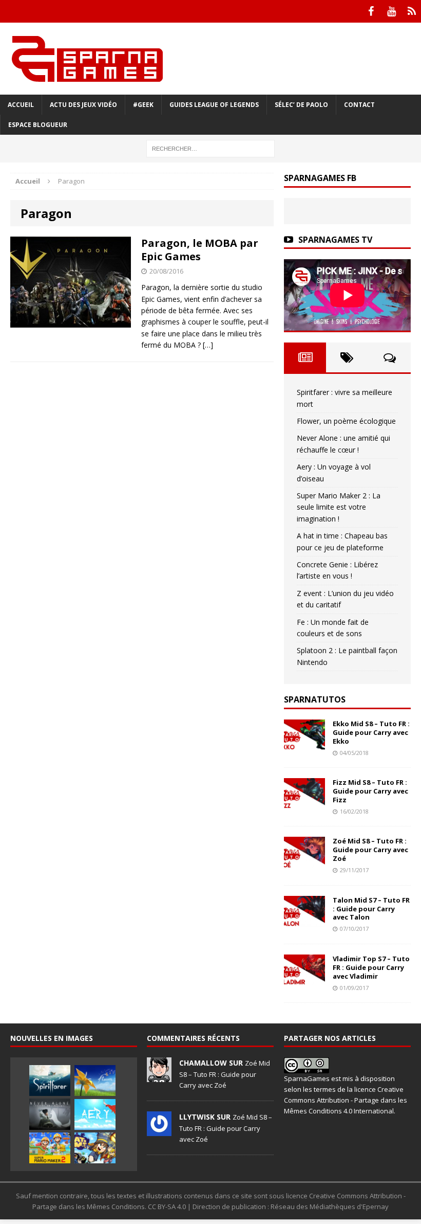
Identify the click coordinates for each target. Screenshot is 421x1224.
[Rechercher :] (210, 148)
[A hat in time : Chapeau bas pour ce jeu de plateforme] (95, 1147)
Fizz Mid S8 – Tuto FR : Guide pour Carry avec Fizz (370, 791)
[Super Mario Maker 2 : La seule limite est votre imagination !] (49, 1147)
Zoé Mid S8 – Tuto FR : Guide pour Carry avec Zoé (370, 849)
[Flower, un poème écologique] (95, 1080)
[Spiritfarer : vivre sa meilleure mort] (49, 1080)
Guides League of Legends (214, 104)
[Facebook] (370, 11)
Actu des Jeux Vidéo (83, 104)
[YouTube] (391, 11)
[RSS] (412, 11)
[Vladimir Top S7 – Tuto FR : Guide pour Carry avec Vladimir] (304, 979)
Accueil (21, 104)
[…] (208, 345)
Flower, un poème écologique (346, 421)
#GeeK (143, 104)
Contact (359, 104)
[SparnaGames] (210, 59)
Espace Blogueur (37, 124)
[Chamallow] (159, 1077)
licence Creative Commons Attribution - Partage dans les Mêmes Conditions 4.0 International (345, 1100)
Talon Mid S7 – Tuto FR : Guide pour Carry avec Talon (371, 908)
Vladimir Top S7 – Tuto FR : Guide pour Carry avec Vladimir (371, 967)
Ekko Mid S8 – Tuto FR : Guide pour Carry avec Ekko (371, 732)
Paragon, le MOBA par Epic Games (199, 249)
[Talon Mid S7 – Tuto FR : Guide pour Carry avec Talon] (304, 920)
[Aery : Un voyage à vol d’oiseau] (95, 1114)
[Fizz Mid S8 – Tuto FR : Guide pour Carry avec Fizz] (304, 803)
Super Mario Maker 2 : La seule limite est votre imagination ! (338, 507)
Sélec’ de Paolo (301, 104)
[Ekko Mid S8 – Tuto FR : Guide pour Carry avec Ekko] (304, 744)
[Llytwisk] (159, 1131)
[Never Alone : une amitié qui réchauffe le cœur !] (49, 1114)
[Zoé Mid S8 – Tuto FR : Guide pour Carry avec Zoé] (304, 862)
